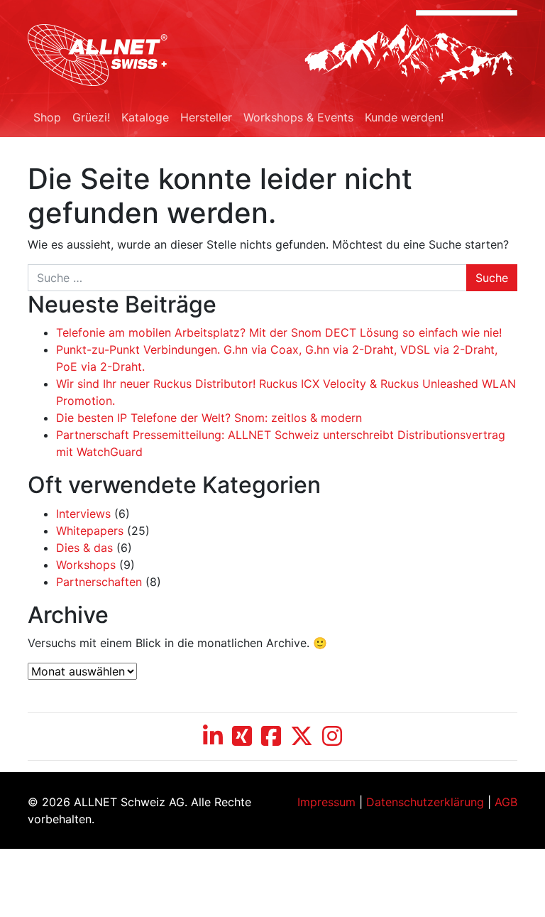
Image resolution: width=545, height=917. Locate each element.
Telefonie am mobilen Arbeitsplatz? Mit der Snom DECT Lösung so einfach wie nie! (279, 332)
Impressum (326, 802)
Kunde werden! (404, 117)
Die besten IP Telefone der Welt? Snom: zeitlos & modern (209, 418)
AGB (506, 802)
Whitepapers (89, 530)
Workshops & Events (298, 117)
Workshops (86, 565)
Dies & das (84, 548)
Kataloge (145, 117)
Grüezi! (91, 117)
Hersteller (206, 117)
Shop (47, 117)
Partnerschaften (99, 582)
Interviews (83, 513)
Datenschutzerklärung (425, 802)
